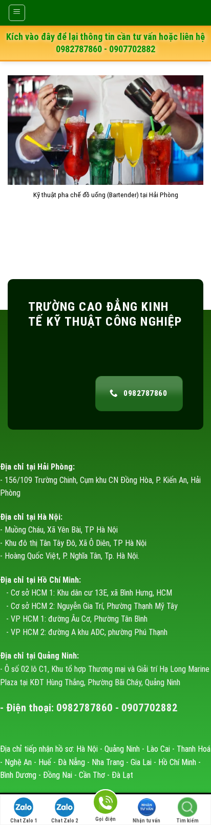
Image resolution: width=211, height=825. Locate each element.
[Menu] (17, 13)
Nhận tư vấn (146, 820)
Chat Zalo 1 (23, 820)
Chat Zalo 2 (64, 820)
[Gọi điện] (105, 803)
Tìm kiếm (187, 820)
